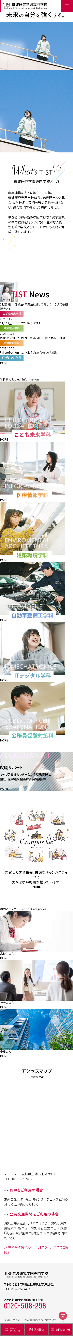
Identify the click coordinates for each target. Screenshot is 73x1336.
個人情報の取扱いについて (40, 1320)
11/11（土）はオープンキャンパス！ (20, 323)
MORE (4, 363)
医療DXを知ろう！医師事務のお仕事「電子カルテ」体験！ (33, 338)
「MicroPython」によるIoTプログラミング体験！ (29, 352)
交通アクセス (12, 1320)
